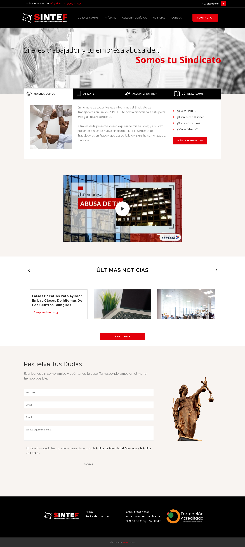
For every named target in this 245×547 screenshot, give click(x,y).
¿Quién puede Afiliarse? (190, 117)
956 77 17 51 (74, 3)
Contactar (205, 17)
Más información (190, 140)
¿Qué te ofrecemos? (188, 123)
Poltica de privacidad (98, 516)
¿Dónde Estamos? (187, 129)
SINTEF (126, 542)
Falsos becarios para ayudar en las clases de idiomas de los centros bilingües (57, 300)
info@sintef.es (57, 3)
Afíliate (89, 511)
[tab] (48, 93)
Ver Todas (122, 336)
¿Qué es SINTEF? (186, 111)
